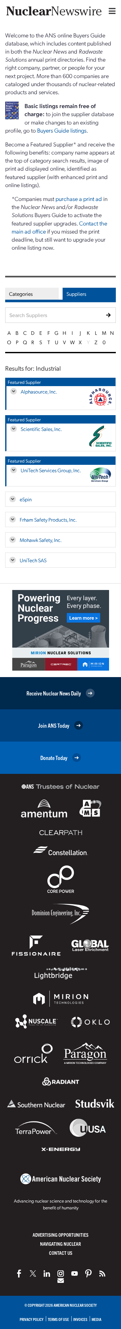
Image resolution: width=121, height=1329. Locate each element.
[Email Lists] (60, 1280)
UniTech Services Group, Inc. (51, 470)
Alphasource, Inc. (39, 391)
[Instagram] (60, 1273)
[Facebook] (19, 1273)
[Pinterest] (88, 1273)
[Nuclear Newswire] (102, 1273)
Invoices (80, 1319)
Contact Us (60, 1253)
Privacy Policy (32, 1319)
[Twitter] (33, 1273)
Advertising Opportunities (60, 1235)
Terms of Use (58, 1319)
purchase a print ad (78, 198)
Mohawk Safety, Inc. (41, 539)
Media (96, 1319)
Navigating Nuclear (60, 1244)
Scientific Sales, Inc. (41, 428)
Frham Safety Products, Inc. (48, 519)
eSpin (26, 499)
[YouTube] (74, 1273)
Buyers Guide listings (61, 130)
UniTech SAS (33, 560)
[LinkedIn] (47, 1273)
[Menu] (111, 11)
